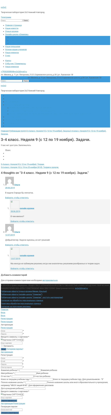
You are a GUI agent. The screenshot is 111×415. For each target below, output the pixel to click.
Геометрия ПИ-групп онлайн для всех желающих (32, 40)
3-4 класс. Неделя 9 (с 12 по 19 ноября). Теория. (22, 164)
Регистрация (7, 328)
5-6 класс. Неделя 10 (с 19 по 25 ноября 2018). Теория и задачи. (30, 167)
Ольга (17, 185)
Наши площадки (12, 46)
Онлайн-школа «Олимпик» (17, 34)
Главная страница (13, 25)
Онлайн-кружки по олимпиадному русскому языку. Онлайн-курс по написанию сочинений (50, 43)
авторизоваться (49, 280)
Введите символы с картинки (15, 337)
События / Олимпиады (15, 63)
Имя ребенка (8, 373)
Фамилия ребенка (10, 370)
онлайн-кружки (27, 208)
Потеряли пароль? (15, 349)
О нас (7, 55)
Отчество (6, 376)
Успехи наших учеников (16, 49)
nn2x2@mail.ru (20, 71)
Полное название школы (13, 382)
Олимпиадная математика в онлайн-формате (30, 37)
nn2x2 (3, 7)
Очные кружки (11, 31)
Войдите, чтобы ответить (17, 198)
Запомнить (8, 346)
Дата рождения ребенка (12, 388)
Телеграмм (6, 17)
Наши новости (11, 28)
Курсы (8, 60)
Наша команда (12, 52)
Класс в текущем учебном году (16, 379)
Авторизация (7, 352)
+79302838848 (7, 71)
